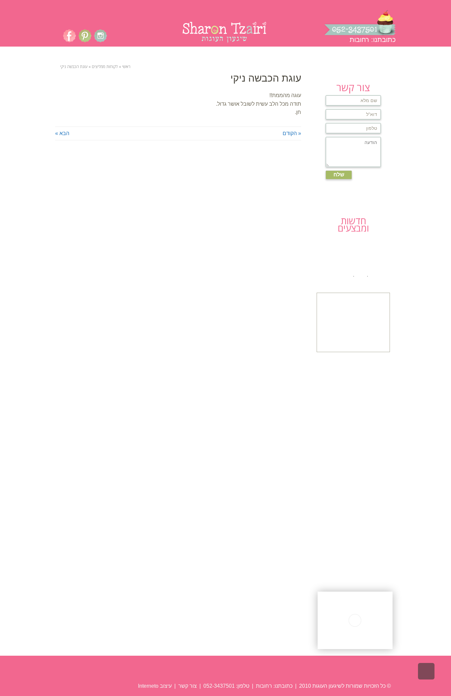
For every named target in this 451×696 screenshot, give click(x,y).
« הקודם (292, 133)
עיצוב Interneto (155, 686)
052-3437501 (219, 686)
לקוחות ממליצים (105, 66)
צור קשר (187, 686)
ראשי (126, 66)
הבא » (62, 133)
